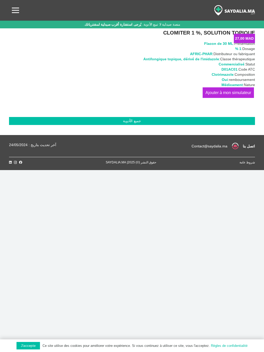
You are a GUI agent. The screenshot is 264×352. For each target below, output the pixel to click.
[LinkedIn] (10, 162)
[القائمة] (15, 10)
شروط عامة (247, 162)
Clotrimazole (223, 74)
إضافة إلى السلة (228, 92)
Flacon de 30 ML (218, 43)
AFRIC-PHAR (201, 54)
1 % (238, 49)
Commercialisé (231, 64)
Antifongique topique (162, 59)
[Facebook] (20, 162)
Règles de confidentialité (229, 346)
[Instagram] (15, 162)
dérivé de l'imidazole (201, 59)
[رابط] (234, 10)
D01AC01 (229, 69)
